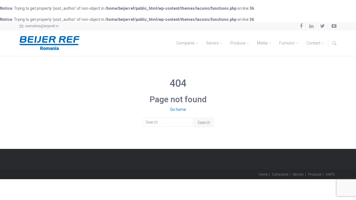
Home (263, 174)
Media (262, 43)
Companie (185, 43)
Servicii (212, 43)
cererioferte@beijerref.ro (41, 26)
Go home (178, 109)
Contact (313, 43)
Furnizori (287, 43)
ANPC (330, 174)
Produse (238, 43)
